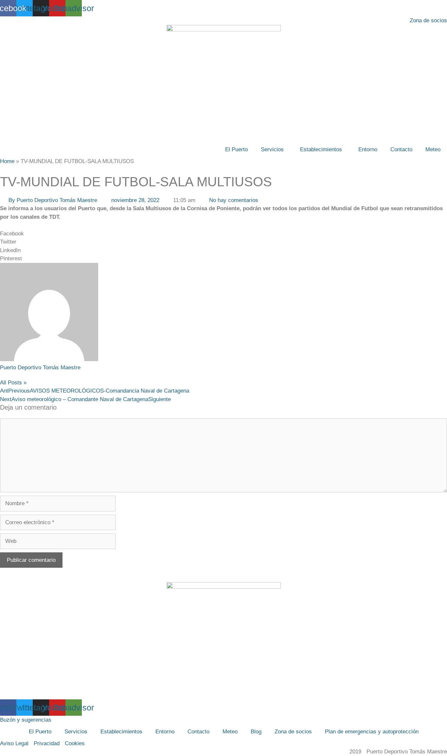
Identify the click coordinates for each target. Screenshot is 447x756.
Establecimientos (321, 149)
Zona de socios (293, 731)
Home (7, 161)
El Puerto (236, 149)
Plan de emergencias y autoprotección (372, 731)
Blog (256, 731)
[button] (223, 234)
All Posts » (13, 382)
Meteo (432, 149)
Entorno (367, 149)
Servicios (272, 149)
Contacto (401, 149)
